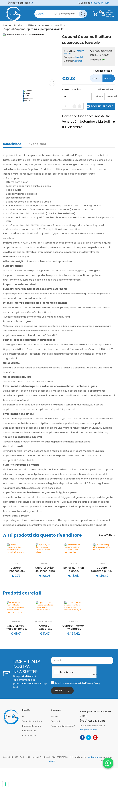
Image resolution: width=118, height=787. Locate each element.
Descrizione (12, 144)
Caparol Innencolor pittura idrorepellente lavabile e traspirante (16, 569)
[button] (108, 763)
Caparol (77, 60)
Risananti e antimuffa (45, 622)
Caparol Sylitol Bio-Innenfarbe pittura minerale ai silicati (44, 569)
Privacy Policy (92, 683)
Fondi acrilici (16, 622)
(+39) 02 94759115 (100, 2)
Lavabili (79, 57)
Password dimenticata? (63, 726)
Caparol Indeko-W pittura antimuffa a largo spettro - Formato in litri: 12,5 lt (73, 627)
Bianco (98, 96)
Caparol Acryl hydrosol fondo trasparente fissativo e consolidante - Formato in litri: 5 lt (16, 627)
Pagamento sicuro (31, 726)
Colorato (110, 96)
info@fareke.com (88, 729)
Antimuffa (73, 622)
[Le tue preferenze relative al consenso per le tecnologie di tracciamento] (5, 784)
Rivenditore (37, 144)
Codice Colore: (104, 89)
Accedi (54, 716)
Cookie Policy (29, 735)
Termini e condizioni (32, 721)
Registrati (55, 721)
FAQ (24, 716)
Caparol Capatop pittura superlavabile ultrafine (102, 569)
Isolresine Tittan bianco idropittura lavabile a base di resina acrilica (73, 569)
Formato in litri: (71, 89)
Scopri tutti (105, 535)
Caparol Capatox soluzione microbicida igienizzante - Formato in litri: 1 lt (44, 627)
